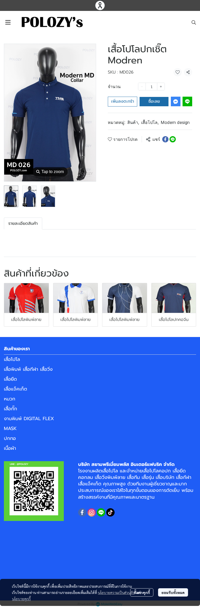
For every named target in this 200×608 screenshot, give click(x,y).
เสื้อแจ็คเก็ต (15, 389)
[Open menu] (8, 22)
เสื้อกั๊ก (10, 408)
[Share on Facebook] (165, 139)
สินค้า (133, 122)
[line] (101, 512)
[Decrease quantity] (142, 86)
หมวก (9, 398)
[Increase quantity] (161, 86)
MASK (10, 428)
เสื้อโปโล (150, 122)
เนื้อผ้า (10, 448)
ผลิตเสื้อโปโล (105, 470)
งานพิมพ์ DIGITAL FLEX (29, 418)
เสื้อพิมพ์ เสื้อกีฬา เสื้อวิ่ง (28, 369)
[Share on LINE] (173, 139)
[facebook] (82, 512)
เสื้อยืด (10, 379)
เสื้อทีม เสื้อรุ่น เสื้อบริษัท (150, 477)
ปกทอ (10, 438)
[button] (193, 22)
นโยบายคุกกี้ (21, 598)
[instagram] (92, 512)
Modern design (175, 122)
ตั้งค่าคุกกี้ (142, 592)
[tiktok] (110, 512)
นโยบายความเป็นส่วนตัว (116, 592)
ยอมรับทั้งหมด (173, 592)
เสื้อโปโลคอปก (156, 470)
